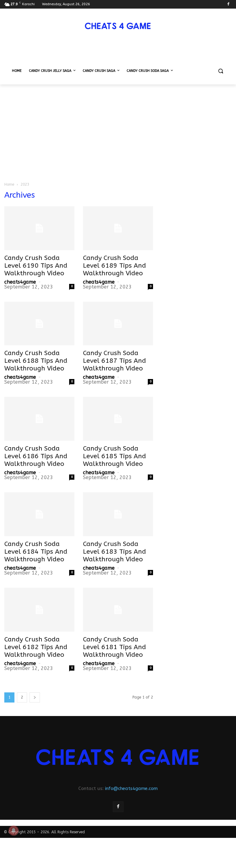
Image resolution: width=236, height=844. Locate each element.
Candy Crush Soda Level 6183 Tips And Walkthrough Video (114, 551)
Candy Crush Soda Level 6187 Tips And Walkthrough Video (114, 360)
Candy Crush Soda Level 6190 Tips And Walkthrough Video (35, 265)
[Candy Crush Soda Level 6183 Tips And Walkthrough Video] (118, 514)
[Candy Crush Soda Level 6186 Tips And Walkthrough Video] (39, 419)
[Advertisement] (118, 130)
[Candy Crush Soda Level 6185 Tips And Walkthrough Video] (118, 419)
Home (9, 184)
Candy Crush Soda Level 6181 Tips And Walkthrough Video (114, 647)
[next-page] (35, 697)
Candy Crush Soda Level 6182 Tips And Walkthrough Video (35, 647)
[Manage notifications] (13, 830)
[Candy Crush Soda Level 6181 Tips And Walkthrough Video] (118, 610)
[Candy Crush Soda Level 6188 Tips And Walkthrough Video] (39, 324)
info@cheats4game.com (131, 788)
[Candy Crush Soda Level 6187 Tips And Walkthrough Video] (118, 324)
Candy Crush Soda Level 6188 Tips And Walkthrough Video (35, 360)
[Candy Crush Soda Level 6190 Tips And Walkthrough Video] (39, 228)
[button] (220, 71)
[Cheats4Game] (118, 26)
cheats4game (20, 282)
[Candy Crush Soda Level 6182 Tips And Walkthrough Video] (39, 610)
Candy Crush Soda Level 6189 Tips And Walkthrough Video (114, 265)
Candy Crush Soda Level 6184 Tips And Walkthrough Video (35, 551)
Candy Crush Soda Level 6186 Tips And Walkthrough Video (35, 456)
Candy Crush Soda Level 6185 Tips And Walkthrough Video (114, 456)
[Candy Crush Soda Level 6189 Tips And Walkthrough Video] (118, 228)
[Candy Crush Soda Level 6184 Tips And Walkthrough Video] (39, 514)
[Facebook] (228, 4)
